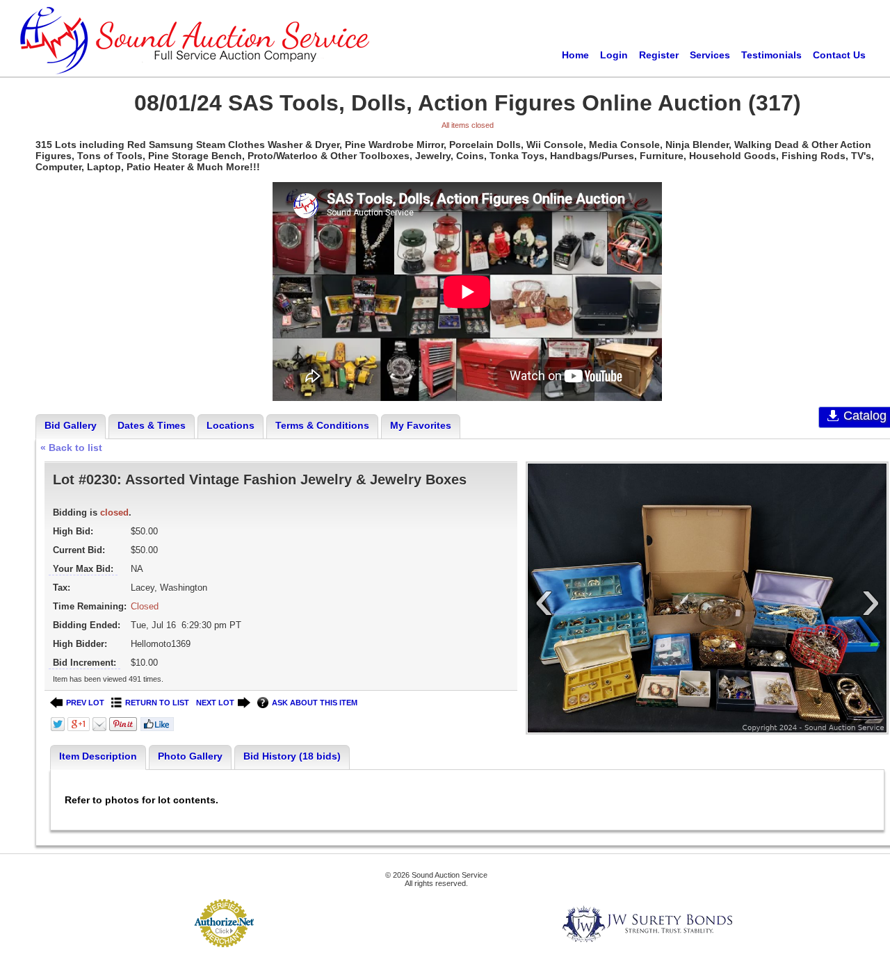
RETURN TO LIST (157, 702)
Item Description (98, 756)
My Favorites (420, 425)
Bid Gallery (70, 425)
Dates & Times (152, 425)
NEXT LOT (215, 702)
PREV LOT (85, 702)
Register (659, 54)
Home (575, 54)
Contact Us (839, 54)
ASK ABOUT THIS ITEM (314, 702)
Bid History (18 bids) (292, 756)
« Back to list (71, 447)
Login (614, 54)
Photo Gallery (190, 756)
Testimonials (771, 54)
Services (710, 54)
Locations (230, 425)
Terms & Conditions (322, 425)
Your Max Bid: (83, 569)
